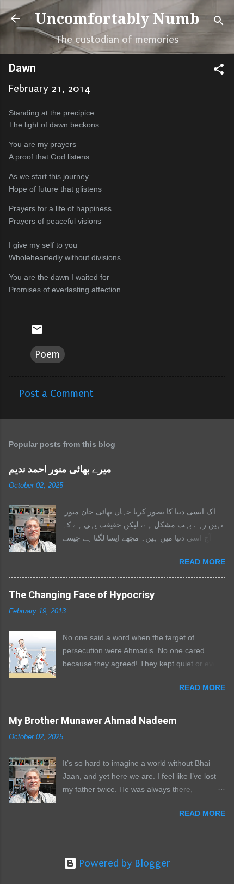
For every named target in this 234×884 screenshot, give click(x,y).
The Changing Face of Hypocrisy (82, 594)
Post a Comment (57, 394)
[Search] (218, 22)
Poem (47, 354)
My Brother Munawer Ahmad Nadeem (93, 720)
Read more (202, 561)
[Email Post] (37, 333)
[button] (218, 71)
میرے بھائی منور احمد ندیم (60, 469)
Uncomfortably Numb (117, 18)
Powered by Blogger (123, 863)
